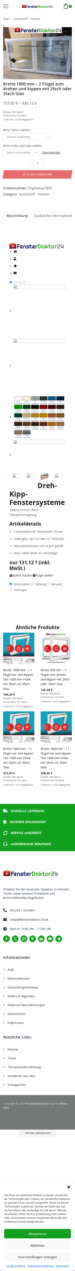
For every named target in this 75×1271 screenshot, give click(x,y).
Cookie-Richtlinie (16, 1266)
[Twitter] (15, 938)
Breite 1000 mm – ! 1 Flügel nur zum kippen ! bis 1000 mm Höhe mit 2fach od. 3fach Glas (18, 679)
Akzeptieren (37, 1234)
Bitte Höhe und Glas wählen (22, 145)
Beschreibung (17, 216)
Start (6, 19)
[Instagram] (24, 938)
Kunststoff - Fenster (27, 19)
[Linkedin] (41, 938)
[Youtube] (50, 938)
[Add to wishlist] (10, 648)
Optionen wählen (18, 648)
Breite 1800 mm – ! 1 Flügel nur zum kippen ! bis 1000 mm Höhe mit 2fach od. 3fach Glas (56, 757)
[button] (69, 1187)
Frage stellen (44, 575)
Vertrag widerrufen (38, 1133)
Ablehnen (37, 1245)
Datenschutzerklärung (41, 1266)
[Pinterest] (32, 938)
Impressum (62, 1266)
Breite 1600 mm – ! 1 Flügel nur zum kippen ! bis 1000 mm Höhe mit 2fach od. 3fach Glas (18, 757)
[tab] (17, 215)
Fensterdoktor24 (35, 1103)
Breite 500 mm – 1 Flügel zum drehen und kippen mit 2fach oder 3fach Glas (55, 677)
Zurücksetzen (51, 152)
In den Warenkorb (39, 174)
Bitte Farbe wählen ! (17, 130)
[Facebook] (6, 938)
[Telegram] (58, 938)
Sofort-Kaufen (22, 575)
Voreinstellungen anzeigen (37, 1257)
